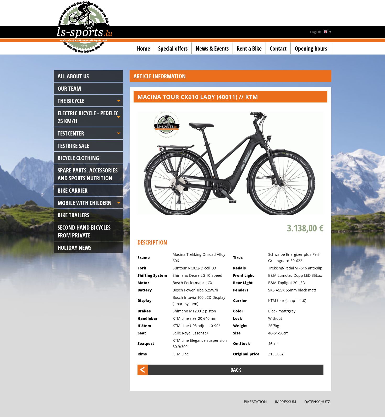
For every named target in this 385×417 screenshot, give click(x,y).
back (235, 369)
